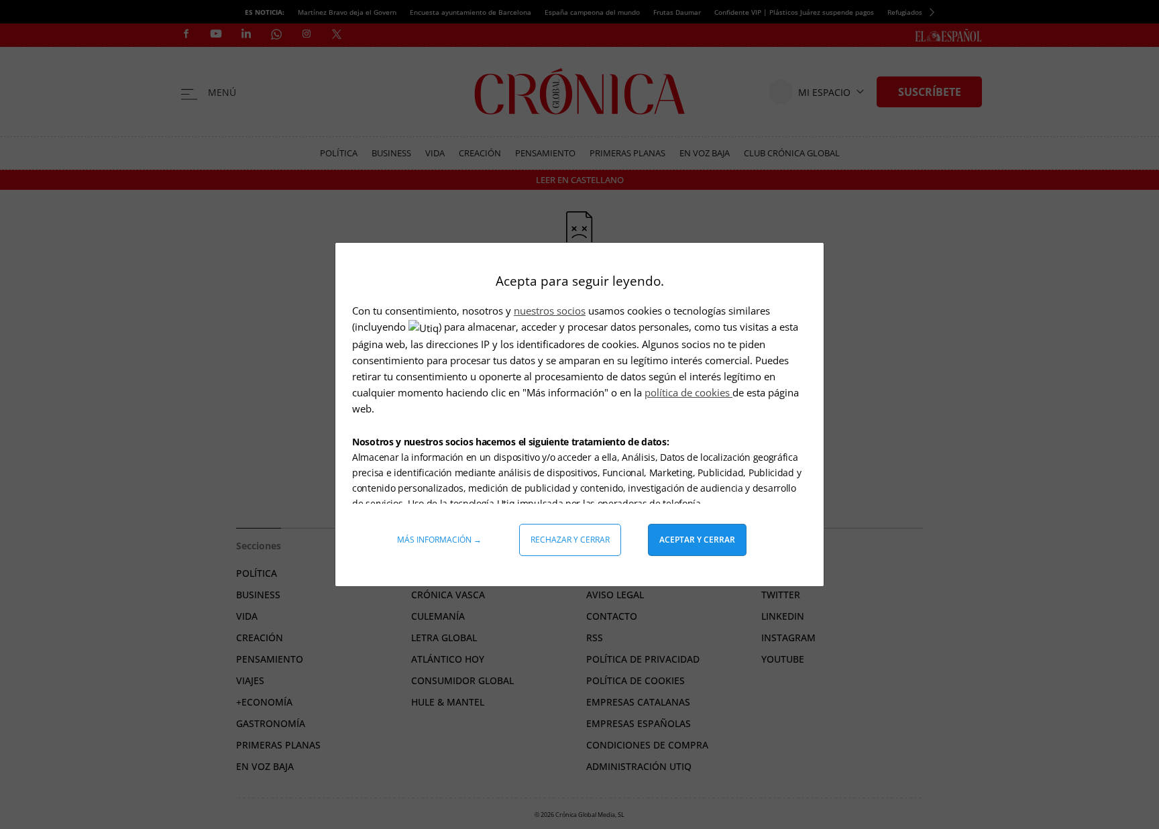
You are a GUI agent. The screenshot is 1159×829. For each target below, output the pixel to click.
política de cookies (688, 392)
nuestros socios (550, 310)
